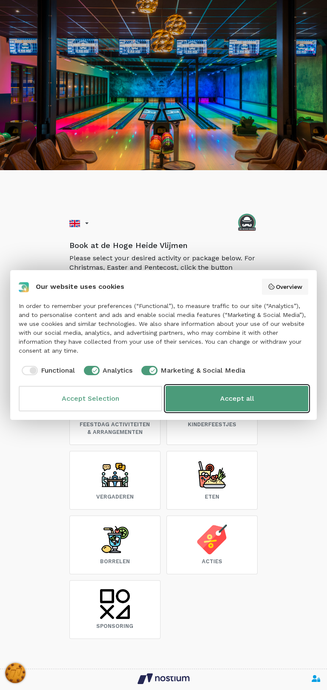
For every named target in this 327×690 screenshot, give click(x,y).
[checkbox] (47, 370)
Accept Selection (90, 398)
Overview (289, 286)
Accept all (237, 398)
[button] (79, 223)
